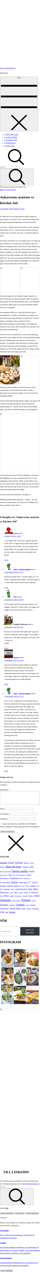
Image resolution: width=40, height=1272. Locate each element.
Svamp (32, 905)
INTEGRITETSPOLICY (31, 1184)
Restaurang (18, 896)
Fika (10, 875)
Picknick (34, 892)
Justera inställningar (32, 1213)
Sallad (36, 896)
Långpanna (6, 889)
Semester (5, 900)
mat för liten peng (21, 889)
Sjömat (26, 900)
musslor (21, 892)
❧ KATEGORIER (10, 137)
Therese (16, 657)
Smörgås (12, 905)
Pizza (1, 896)
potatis (12, 896)
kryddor (33, 886)
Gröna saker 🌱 (24, 882)
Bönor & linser (13, 866)
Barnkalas (19, 863)
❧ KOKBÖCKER (10, 140)
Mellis (30, 889)
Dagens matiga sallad (5, 871)
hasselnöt (3, 886)
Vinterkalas (35, 908)
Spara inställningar (6, 1270)
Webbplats (3, 819)
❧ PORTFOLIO (10, 143)
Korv (23, 886)
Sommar (20, 904)
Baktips (11, 863)
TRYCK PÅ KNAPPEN (30, 931)
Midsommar (4, 892)
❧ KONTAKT (9, 146)
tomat (23, 908)
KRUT (27, 886)
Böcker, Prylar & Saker (8, 190)
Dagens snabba (20, 871)
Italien (16, 886)
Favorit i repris (3, 875)
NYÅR (26, 892)
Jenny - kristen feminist (21, 569)
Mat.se (12, 889)
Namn (2, 809)
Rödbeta (30, 896)
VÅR (2, 912)
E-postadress (4, 814)
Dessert (32, 871)
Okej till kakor (19, 1213)
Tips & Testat (15, 908)
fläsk (14, 875)
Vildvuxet (28, 908)
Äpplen (12, 912)
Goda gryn (26, 878)
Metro (35, 889)
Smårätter (4, 905)
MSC (16, 892)
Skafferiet (33, 900)
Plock (6, 896)
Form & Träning (20, 875)
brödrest (32, 863)
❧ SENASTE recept (11, 134)
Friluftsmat (14, 878)
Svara (6, 560)
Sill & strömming (16, 900)
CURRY (31, 867)
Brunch (26, 863)
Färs (21, 878)
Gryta (14, 882)
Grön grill (35, 882)
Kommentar (4, 790)
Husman (10, 886)
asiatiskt (3, 862)
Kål (38, 886)
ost (29, 892)
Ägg (6, 912)
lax (1, 889)
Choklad (25, 867)
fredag (28, 875)
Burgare (2, 867)
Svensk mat (4, 909)
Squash (27, 905)
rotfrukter (25, 896)
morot (11, 892)
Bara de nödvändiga (7, 1213)
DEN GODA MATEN (7, 68)
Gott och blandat (5, 882)
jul (20, 886)
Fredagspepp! (4, 878)
